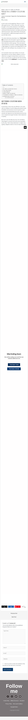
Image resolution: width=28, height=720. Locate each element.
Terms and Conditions (18, 703)
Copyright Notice (14, 706)
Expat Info (14, 16)
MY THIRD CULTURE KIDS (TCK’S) (10, 89)
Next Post (14, 617)
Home (2, 9)
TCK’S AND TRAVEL (7, 90)
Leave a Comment (6, 16)
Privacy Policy (9, 703)
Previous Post (14, 613)
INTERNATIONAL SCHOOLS (8, 96)
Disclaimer (22, 700)
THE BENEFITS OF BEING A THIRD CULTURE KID (12, 95)
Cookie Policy (6, 700)
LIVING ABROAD (6, 92)
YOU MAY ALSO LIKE (10, 97)
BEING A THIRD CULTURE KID (9, 93)
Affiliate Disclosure (14, 700)
